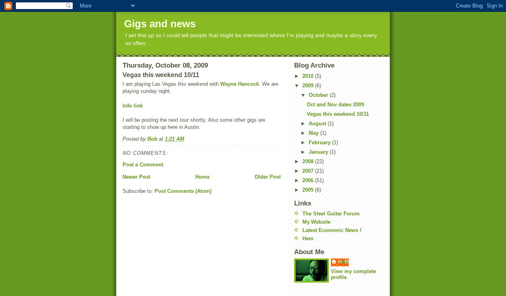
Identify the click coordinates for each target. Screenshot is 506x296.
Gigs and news (160, 24)
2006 (308, 180)
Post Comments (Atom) (183, 191)
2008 (308, 161)
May (314, 133)
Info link (133, 106)
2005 (308, 190)
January (319, 152)
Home (202, 177)
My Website (316, 222)
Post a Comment (143, 165)
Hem (307, 238)
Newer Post (136, 177)
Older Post (268, 177)
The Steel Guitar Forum (331, 214)
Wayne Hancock (239, 84)
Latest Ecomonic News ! (331, 230)
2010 (308, 76)
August (318, 123)
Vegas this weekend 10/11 (338, 114)
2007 (308, 171)
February (320, 142)
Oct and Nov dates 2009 (335, 104)
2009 (308, 86)
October (319, 95)
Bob (344, 262)
